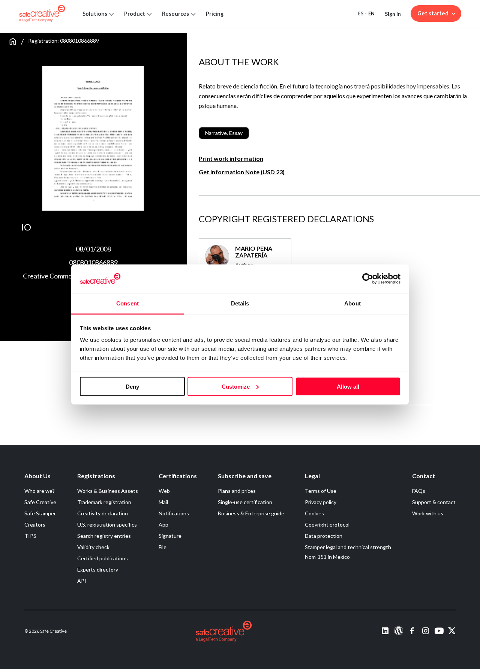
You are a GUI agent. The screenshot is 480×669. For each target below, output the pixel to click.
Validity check (93, 547)
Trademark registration (104, 502)
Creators (34, 524)
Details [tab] (240, 303)
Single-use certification (245, 502)
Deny (132, 386)
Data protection (323, 536)
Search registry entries (104, 536)
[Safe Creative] (42, 13)
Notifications (174, 513)
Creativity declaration (102, 513)
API (81, 581)
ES (361, 13)
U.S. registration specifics (107, 524)
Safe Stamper (40, 513)
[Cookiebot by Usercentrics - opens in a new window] (367, 278)
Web (164, 491)
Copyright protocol (327, 524)
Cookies (314, 513)
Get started (432, 13)
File (162, 547)
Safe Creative (40, 502)
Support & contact (434, 502)
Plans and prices (237, 491)
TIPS (30, 536)
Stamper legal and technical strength (348, 547)
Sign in (393, 13)
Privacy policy (320, 502)
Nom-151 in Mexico (327, 557)
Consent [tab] (127, 303)
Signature (170, 536)
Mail (163, 502)
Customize (236, 386)
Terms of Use (320, 491)
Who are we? (39, 491)
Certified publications (102, 558)
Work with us (427, 513)
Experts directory (97, 569)
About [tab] (352, 303)
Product (134, 13)
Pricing (215, 13)
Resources (175, 13)
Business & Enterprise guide (251, 513)
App (163, 524)
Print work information (231, 158)
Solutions (94, 13)
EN (371, 13)
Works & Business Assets (107, 491)
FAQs (418, 491)
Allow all (348, 386)
